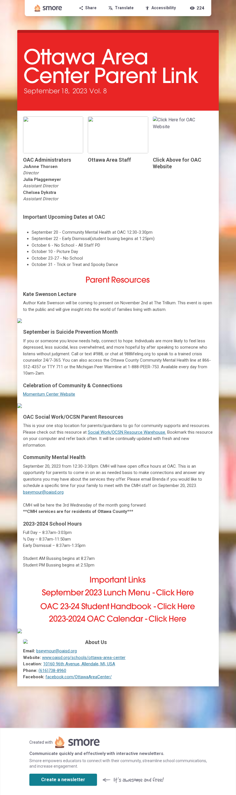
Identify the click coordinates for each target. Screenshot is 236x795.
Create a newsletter (63, 779)
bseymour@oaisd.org (43, 492)
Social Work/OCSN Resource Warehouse (126, 432)
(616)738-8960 (52, 670)
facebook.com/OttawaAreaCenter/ (78, 676)
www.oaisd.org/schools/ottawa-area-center (83, 657)
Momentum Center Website (49, 394)
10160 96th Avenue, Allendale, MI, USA (79, 663)
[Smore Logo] (48, 8)
